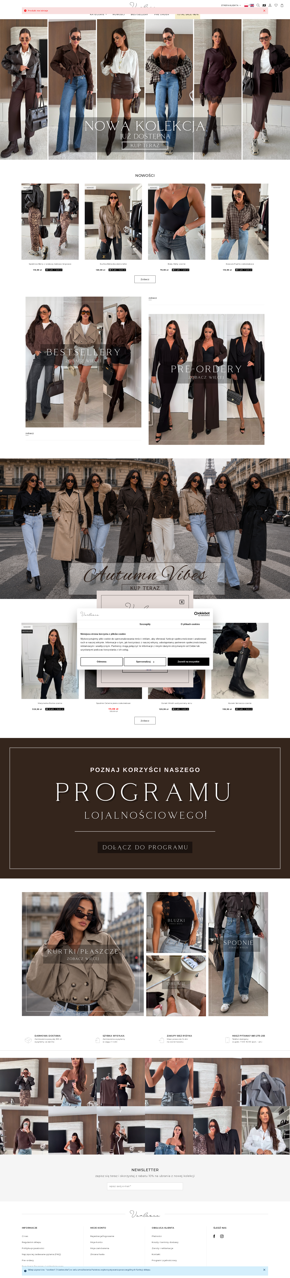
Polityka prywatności (33, 1248)
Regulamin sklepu (31, 1242)
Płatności (157, 1236)
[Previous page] (6, 89)
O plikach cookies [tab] (190, 624)
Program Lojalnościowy (164, 1260)
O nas (25, 1236)
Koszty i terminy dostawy (165, 1242)
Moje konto (96, 1242)
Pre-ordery (28, 1260)
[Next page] (283, 89)
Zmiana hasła (97, 1254)
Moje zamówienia (99, 1248)
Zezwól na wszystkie (188, 661)
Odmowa (101, 661)
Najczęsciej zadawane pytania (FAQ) (41, 1254)
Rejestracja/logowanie (102, 1236)
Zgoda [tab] (99, 624)
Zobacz (145, 279)
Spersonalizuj (143, 661)
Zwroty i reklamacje (162, 1248)
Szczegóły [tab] (145, 624)
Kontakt (156, 1254)
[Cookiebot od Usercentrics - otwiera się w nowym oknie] (196, 614)
